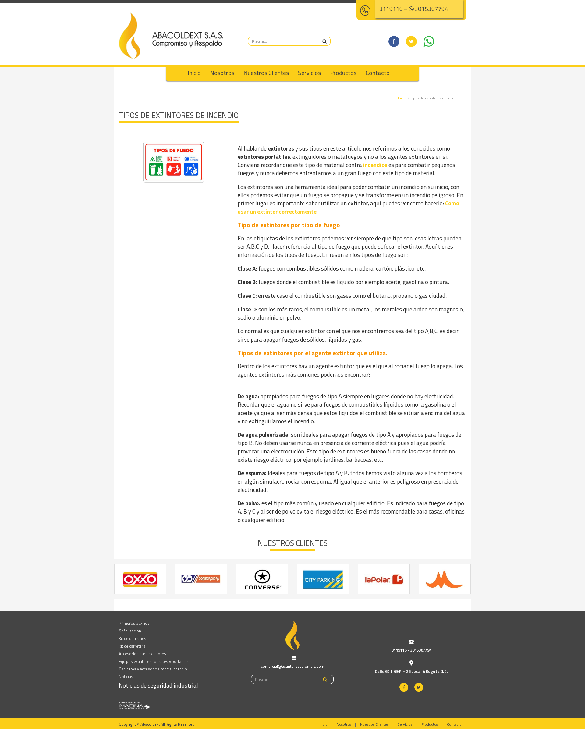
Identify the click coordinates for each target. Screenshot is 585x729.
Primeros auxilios (134, 623)
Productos (343, 72)
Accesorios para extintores (142, 654)
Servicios (309, 72)
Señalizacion (130, 631)
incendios (375, 164)
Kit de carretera (132, 646)
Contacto (378, 72)
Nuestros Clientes (266, 72)
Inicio (194, 72)
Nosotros (222, 72)
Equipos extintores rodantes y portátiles (154, 661)
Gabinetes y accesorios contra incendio (153, 669)
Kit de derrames (132, 638)
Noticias (126, 677)
